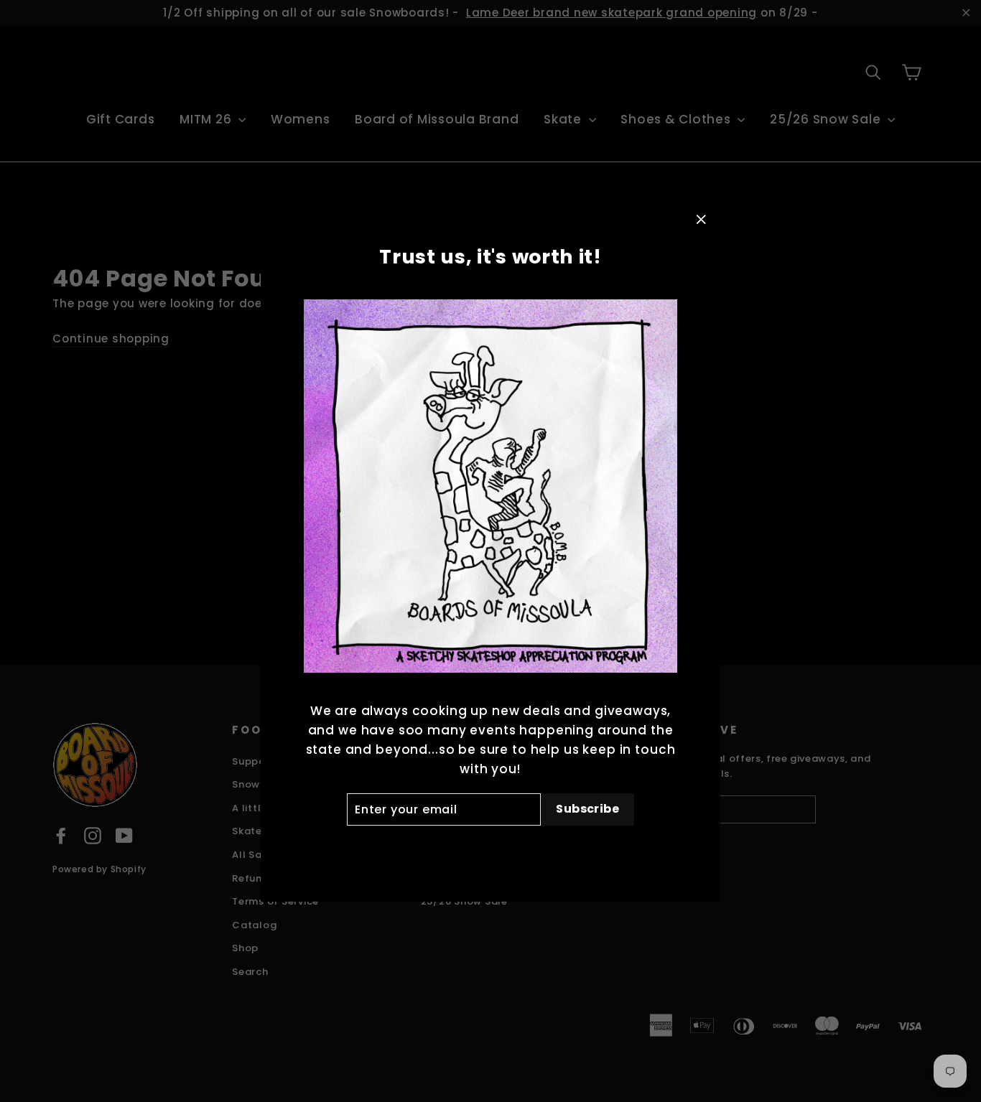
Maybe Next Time (490, 848)
